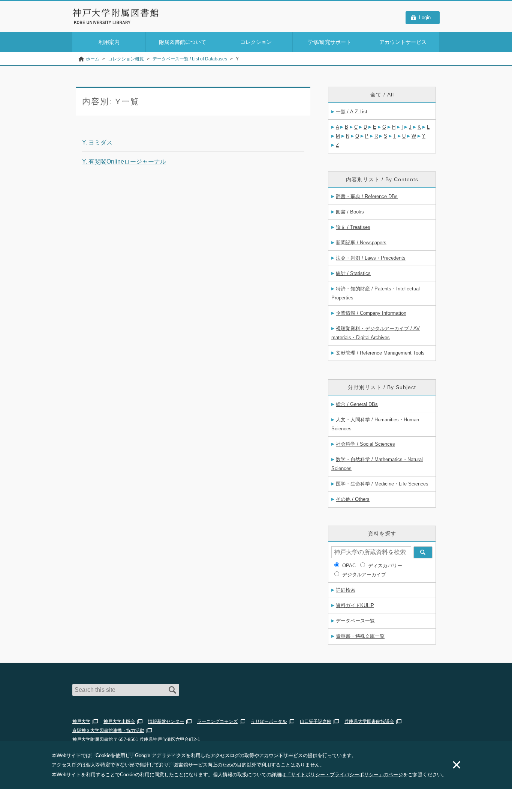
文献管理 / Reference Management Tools (380, 353)
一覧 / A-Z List (351, 111)
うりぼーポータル (269, 721)
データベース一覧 (355, 621)
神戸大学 (81, 721)
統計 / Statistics (353, 273)
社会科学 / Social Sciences (365, 444)
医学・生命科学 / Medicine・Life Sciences (382, 484)
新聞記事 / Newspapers (361, 242)
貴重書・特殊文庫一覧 (360, 636)
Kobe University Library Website (105, 22)
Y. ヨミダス (97, 142)
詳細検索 (345, 590)
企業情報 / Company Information (371, 313)
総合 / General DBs (357, 404)
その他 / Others (353, 499)
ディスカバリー (385, 565)
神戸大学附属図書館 (115, 12)
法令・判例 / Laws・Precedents (371, 258)
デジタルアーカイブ (364, 574)
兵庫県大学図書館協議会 (369, 721)
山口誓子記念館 (315, 721)
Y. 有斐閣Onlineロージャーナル (124, 161)
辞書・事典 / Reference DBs (367, 196)
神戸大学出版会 (119, 721)
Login (425, 17)
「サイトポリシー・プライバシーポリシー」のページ (344, 774)
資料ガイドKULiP (355, 605)
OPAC (349, 565)
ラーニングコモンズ (217, 721)
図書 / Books (350, 212)
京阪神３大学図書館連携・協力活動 (108, 730)
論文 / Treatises (353, 227)
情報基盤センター (166, 721)
